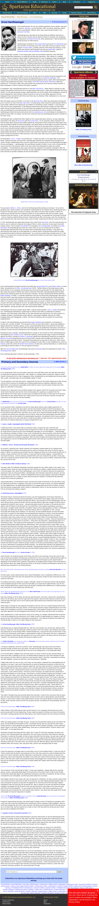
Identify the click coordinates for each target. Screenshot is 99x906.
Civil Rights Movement (63, 888)
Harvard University (34, 39)
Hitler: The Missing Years (24, 288)
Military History (53, 884)
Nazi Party (45, 222)
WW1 (34, 13)
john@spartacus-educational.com (27, 358)
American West (5, 886)
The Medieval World (17, 888)
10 (84, 179)
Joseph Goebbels (36, 322)
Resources (44, 2)
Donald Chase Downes (26, 344)
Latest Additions (22, 2)
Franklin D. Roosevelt (26, 336)
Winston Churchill (6, 338)
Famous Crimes (15, 886)
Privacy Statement (8, 900)
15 (95, 179)
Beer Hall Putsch (38, 88)
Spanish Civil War (50, 888)
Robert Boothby (5, 295)
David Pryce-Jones (8, 493)
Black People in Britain (27, 886)
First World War (59, 44)
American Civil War (23, 32)
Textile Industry (48, 889)
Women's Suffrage (8, 889)
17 (84, 181)
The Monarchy (39, 886)
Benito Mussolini (35, 893)
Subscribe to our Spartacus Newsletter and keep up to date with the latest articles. (33, 879)
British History (35, 884)
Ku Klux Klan (34, 121)
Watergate (62, 884)
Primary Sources (83, 177)
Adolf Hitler (52, 49)
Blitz (45, 886)
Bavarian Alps (38, 101)
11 (86, 179)
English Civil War (68, 886)
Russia (64, 13)
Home (7, 2)
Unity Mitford (24, 226)
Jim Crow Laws (25, 893)
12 (88, 179)
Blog (64, 2)
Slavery (82, 888)
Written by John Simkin (51, 897)
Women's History (76, 13)
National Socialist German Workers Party (30, 51)
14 (93, 179)
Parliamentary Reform (21, 889)
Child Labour (89, 888)
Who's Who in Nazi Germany (83, 165)
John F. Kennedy (82, 19)
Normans (94, 884)
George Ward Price (43, 286)
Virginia (3, 344)
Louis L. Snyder (16, 139)
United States (41, 44)
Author (54, 2)
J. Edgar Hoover (52, 891)
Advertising (6, 902)
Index (34, 2)
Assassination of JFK (72, 884)
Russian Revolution (59, 889)
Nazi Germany (41, 796)
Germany (54, 13)
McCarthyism (75, 888)
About (45, 900)
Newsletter (76, 2)
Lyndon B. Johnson (19, 891)
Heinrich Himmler (55, 569)
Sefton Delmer (56, 286)
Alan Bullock (7, 464)
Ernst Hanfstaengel (32, 280)
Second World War (13, 349)
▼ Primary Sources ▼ (59, 22)
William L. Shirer (15, 208)
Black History (91, 13)
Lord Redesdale (45, 226)
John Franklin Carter (16, 335)
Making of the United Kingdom (83, 886)
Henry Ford (20, 121)
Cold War (59, 886)
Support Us (91, 2)
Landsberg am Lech (40, 112)
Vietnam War (44, 884)
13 (90, 179)
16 (82, 181)
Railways (31, 889)
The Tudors (26, 884)
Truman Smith (27, 47)
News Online (6, 904)
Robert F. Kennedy (31, 891)
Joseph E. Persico (8, 813)
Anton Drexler (25, 552)
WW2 (44, 13)
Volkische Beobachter (50, 78)
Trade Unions (39, 889)
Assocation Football (84, 884)
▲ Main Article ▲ (60, 362)
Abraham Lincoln (59, 893)
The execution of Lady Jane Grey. (83, 212)
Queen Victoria (42, 891)
